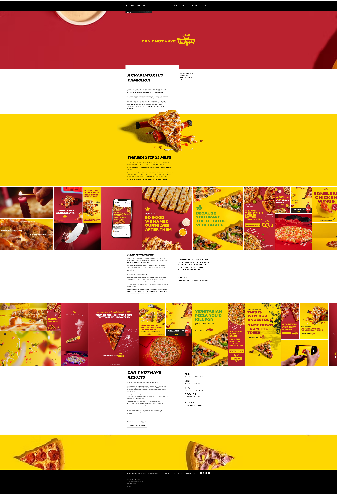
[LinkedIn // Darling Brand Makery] (209, 473)
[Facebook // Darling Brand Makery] (203, 473)
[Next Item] (334, 218)
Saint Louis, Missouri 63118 (135, 481)
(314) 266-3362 (131, 484)
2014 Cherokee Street (133, 479)
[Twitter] (206, 473)
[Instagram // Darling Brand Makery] (201, 473)
